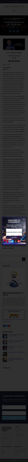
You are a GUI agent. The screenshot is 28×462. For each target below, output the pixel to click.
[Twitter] (12, 241)
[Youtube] (18, 241)
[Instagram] (15, 241)
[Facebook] (9, 241)
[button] (23, 219)
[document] (14, 231)
